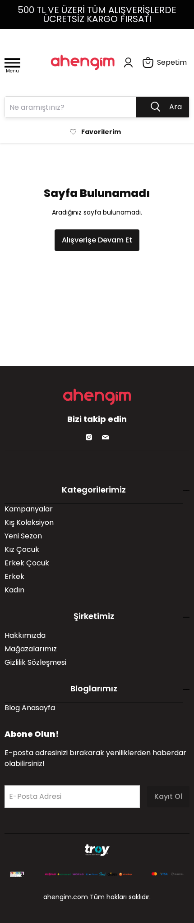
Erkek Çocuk (27, 563)
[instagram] (89, 437)
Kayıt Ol (168, 796)
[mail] (105, 437)
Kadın (14, 590)
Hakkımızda (25, 635)
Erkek (14, 576)
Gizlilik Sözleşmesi (35, 662)
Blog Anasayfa (30, 708)
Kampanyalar (29, 509)
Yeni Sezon (23, 536)
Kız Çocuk (22, 549)
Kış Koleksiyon (29, 522)
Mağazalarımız (31, 649)
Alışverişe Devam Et (97, 240)
